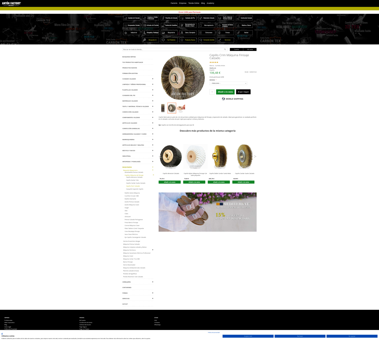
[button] (163, 108)
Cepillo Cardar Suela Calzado (244, 173)
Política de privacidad (214, 332)
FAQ (155, 320)
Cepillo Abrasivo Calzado (171, 173)
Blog (203, 3)
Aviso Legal (7, 327)
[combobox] (175, 49)
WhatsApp (157, 325)
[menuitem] (129, 57)
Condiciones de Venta (85, 322)
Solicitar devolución (85, 325)
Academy (210, 3)
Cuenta (236, 49)
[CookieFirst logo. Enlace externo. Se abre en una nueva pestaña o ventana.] (2, 334)
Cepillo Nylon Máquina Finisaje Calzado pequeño (195, 174)
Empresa (182, 3)
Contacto (157, 322)
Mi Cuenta (82, 320)
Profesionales (8, 320)
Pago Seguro (83, 327)
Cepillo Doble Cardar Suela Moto (220, 173)
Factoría (174, 3)
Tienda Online (193, 3)
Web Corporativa (9, 322)
